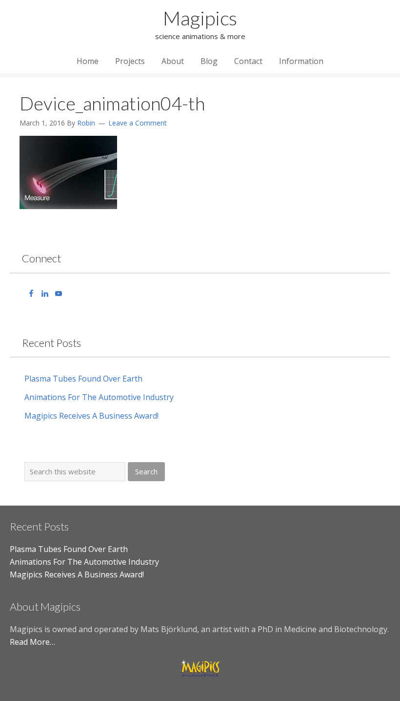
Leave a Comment (137, 122)
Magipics (200, 18)
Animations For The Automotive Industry (99, 397)
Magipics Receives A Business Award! (91, 415)
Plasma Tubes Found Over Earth (83, 378)
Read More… (32, 642)
